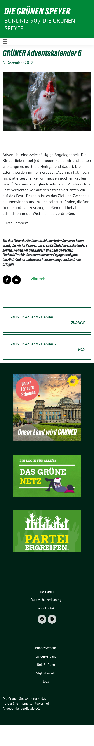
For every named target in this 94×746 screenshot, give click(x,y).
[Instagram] (52, 619)
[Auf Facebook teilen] (7, 279)
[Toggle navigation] (5, 41)
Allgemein (38, 279)
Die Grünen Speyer (37, 11)
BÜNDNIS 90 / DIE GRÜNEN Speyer (39, 24)
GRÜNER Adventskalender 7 (47, 347)
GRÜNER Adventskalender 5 (47, 319)
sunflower (36, 703)
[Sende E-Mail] (16, 279)
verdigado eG (30, 708)
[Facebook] (42, 619)
